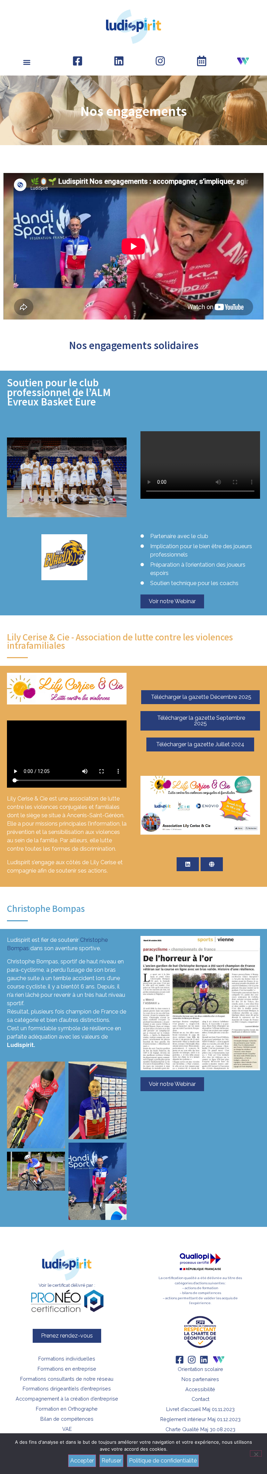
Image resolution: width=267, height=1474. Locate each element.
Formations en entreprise (67, 1369)
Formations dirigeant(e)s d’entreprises (67, 1389)
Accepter (82, 1460)
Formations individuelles (66, 1359)
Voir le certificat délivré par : (67, 1285)
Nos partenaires (200, 1379)
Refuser (111, 1460)
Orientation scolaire (200, 1369)
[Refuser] (256, 1453)
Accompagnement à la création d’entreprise (67, 1399)
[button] (26, 62)
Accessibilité (200, 1389)
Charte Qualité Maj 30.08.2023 (200, 1429)
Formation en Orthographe (67, 1409)
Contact (200, 1399)
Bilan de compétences (67, 1419)
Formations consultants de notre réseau (66, 1379)
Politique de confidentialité (163, 1460)
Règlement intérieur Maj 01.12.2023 (200, 1419)
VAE (67, 1429)
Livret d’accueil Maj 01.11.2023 (200, 1409)
